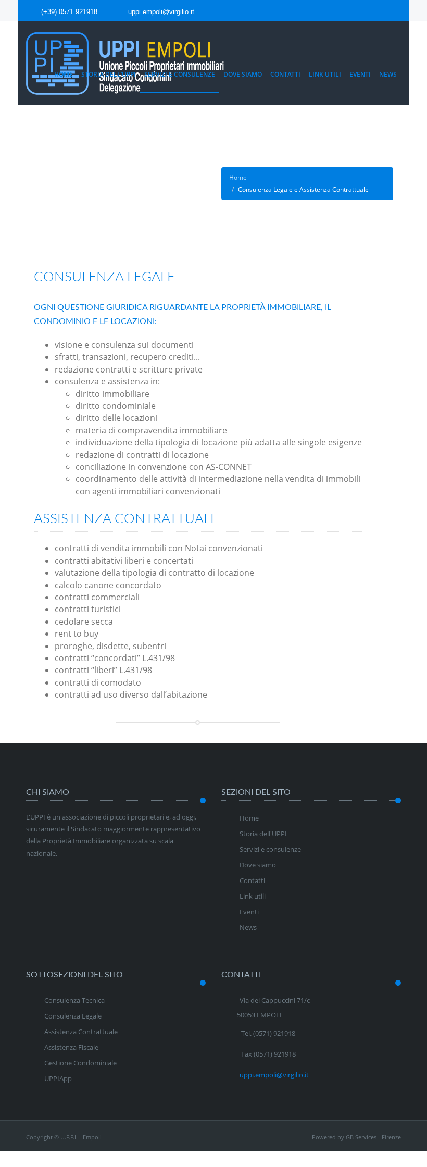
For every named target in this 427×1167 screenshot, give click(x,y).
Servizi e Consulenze (179, 74)
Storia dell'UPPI (263, 833)
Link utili (325, 74)
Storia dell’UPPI (108, 74)
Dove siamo (242, 74)
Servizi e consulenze (270, 849)
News (388, 74)
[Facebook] (386, 11)
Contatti (285, 74)
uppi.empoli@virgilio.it (160, 12)
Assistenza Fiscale (71, 1047)
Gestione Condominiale (80, 1062)
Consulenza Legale (73, 1016)
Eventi (360, 74)
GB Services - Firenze (373, 1137)
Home (63, 74)
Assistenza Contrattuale (81, 1031)
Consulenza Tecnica (74, 1000)
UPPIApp (58, 1078)
